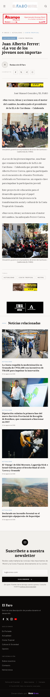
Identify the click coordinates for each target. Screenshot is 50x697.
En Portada (6, 631)
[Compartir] (27, 72)
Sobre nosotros (8, 661)
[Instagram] (11, 619)
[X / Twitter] (7, 619)
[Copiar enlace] (32, 72)
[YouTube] (15, 619)
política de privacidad (28, 587)
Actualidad (6, 635)
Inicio (6, 33)
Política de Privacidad (12, 682)
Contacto (6, 665)
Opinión (5, 649)
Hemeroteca (7, 670)
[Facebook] (15, 72)
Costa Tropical (8, 640)
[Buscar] (45, 6)
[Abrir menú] (4, 6)
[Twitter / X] (21, 72)
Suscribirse (23, 579)
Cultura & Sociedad (10, 644)
